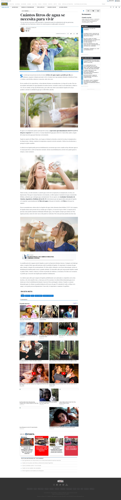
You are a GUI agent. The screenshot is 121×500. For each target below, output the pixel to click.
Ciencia (39, 4)
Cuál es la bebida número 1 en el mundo (31, 465)
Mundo (29, 4)
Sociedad (17, 4)
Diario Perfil (29, 488)
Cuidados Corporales (48, 295)
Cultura (34, 4)
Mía (82, 488)
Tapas (59, 4)
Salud (22, 295)
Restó (55, 4)
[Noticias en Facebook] (113, 7)
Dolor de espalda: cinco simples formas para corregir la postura (40, 257)
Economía (23, 4)
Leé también (31, 255)
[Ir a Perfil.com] (117, 0)
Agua (32, 295)
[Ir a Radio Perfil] (111, 0)
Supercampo (69, 488)
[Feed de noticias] (119, 7)
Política (12, 4)
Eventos (50, 4)
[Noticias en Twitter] (116, 7)
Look (75, 488)
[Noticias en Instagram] (110, 7)
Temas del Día (5, 7)
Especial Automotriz (67, 4)
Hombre (51, 488)
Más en (22, 434)
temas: (22, 294)
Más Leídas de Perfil (87, 58)
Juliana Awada (63, 7)
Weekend (57, 488)
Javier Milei (15, 7)
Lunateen (86, 488)
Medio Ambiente (38, 295)
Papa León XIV (41, 7)
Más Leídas (85, 26)
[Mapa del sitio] (67, 485)
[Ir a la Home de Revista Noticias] (4, 4)
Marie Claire (40, 488)
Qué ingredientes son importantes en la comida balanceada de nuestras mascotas (41, 460)
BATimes (92, 488)
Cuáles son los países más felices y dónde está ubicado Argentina (37, 463)
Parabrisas (63, 488)
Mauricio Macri (52, 7)
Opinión (45, 4)
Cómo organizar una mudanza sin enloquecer (33, 470)
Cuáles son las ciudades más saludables (31, 468)
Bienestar (28, 295)
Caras (35, 488)
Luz (78, 488)
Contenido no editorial (80, 4)
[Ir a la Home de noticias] (60, 481)
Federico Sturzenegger (27, 7)
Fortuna (46, 488)
